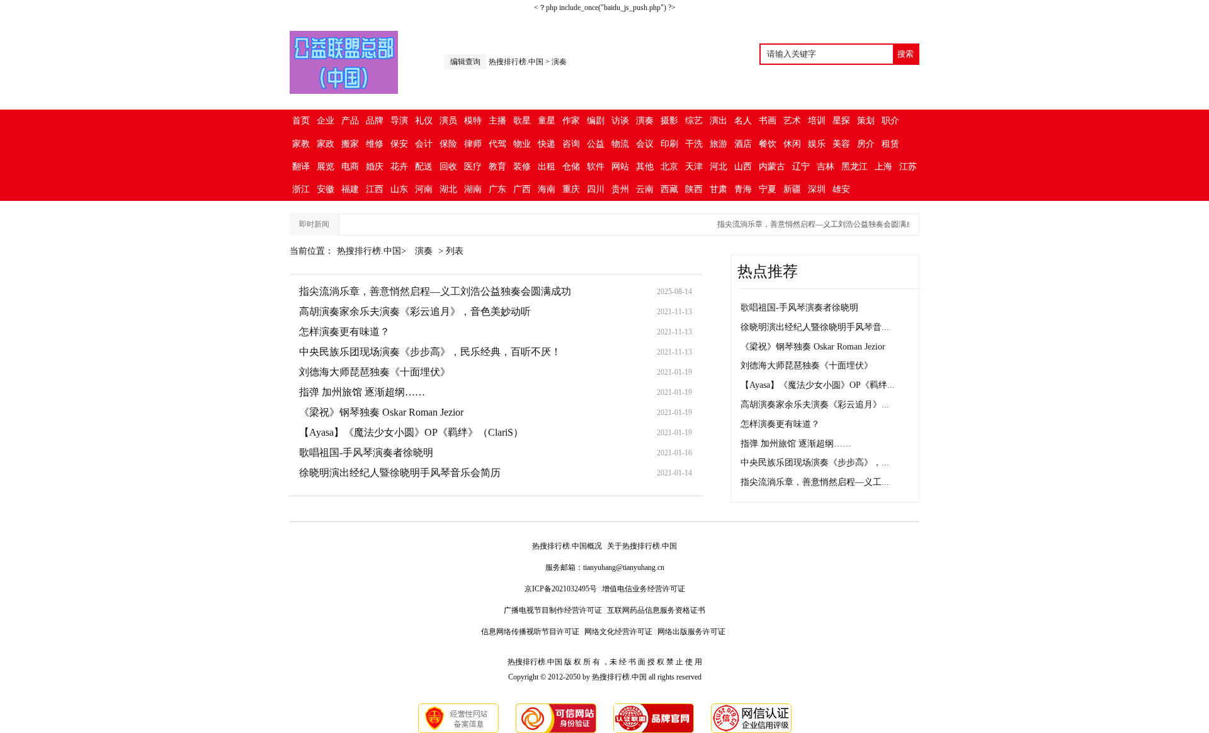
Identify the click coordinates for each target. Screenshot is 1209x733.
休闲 (792, 144)
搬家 (350, 144)
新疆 (792, 189)
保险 (448, 144)
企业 (325, 120)
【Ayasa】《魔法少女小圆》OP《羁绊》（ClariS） (411, 432)
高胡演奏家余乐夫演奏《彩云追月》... (815, 404)
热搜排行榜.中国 (516, 61)
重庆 (571, 189)
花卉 (399, 166)
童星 (546, 120)
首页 (301, 120)
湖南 (473, 189)
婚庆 (374, 166)
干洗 (694, 144)
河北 (718, 166)
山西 (743, 166)
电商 (350, 166)
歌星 (522, 120)
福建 (350, 189)
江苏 (908, 166)
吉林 (825, 166)
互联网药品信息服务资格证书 (656, 610)
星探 (841, 120)
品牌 (374, 120)
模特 (473, 120)
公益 (595, 144)
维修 (374, 144)
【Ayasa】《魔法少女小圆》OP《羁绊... (818, 385)
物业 (522, 144)
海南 (546, 189)
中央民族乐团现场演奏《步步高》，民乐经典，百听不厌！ (430, 351)
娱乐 (817, 144)
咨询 (571, 144)
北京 (669, 166)
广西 (522, 189)
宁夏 (767, 189)
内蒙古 (772, 166)
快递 (546, 144)
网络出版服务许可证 (691, 631)
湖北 (448, 189)
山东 (399, 189)
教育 (497, 166)
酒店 (743, 144)
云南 (645, 189)
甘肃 (718, 189)
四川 (595, 189)
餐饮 (767, 144)
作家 (571, 120)
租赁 (890, 144)
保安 (399, 144)
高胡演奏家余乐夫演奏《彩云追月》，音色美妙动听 (415, 311)
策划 (866, 120)
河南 (424, 189)
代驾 (497, 144)
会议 (645, 144)
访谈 (620, 120)
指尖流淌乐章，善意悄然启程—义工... (815, 482)
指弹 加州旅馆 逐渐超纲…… (362, 392)
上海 (883, 166)
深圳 (817, 189)
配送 (424, 166)
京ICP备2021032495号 (561, 588)
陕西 (694, 189)
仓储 (571, 166)
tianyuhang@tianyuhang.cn (623, 567)
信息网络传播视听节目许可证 (530, 631)
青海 (743, 189)
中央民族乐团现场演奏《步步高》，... (815, 462)
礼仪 (424, 120)
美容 (841, 144)
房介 (866, 144)
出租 (546, 166)
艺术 (792, 120)
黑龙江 (854, 166)
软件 (595, 166)
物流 (620, 144)
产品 (350, 120)
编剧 (595, 120)
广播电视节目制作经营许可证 (553, 610)
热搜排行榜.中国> (373, 251)
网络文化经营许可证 (618, 631)
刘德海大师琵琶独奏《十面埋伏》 (374, 371)
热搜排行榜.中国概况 (567, 546)
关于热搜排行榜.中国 (642, 546)
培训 (817, 120)
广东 (497, 189)
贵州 (620, 189)
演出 (718, 120)
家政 (325, 144)
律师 (473, 144)
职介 (890, 120)
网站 (620, 166)
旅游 (718, 144)
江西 (374, 189)
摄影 (669, 120)
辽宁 (801, 166)
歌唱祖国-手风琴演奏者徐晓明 (366, 452)
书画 (767, 120)
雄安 (841, 189)
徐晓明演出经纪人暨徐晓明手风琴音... (815, 327)
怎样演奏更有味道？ (344, 331)
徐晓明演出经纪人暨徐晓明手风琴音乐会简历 (400, 472)
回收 (448, 166)
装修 (522, 166)
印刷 (669, 144)
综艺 (694, 120)
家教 (301, 144)
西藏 (669, 189)
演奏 (559, 61)
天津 (694, 166)
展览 (325, 166)
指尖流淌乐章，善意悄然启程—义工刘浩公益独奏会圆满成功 (812, 224)
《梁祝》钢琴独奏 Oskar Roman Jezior (381, 412)
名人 (743, 120)
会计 (424, 144)
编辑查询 (465, 61)
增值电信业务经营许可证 (643, 588)
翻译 (301, 166)
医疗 (473, 166)
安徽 (325, 189)
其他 (645, 166)
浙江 (301, 189)
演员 (448, 120)
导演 (399, 120)
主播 (497, 120)
